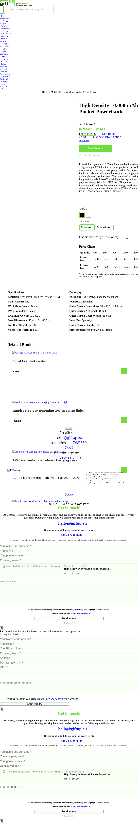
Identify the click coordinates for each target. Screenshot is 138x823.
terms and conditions (81, 613)
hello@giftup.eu (72, 523)
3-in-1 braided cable (28, 361)
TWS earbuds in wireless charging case (45, 460)
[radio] (82, 214)
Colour (84, 208)
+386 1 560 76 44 (71, 535)
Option (84, 221)
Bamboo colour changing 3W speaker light (48, 411)
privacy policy (53, 698)
